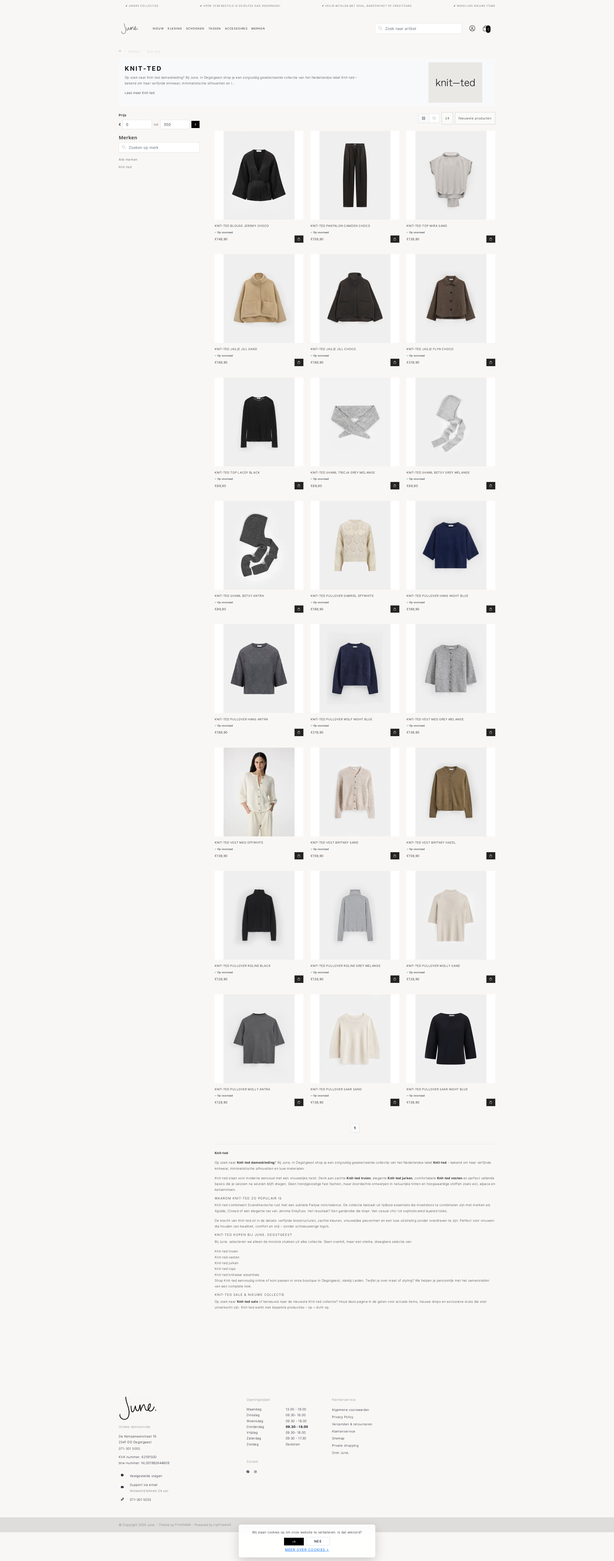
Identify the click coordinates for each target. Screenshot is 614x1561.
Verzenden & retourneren (352, 1424)
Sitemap (338, 1438)
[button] (472, 28)
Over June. (340, 1453)
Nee (318, 1541)
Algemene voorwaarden (350, 1410)
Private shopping (345, 1445)
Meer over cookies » (307, 1550)
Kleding (175, 28)
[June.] (129, 29)
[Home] (120, 51)
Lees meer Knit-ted (139, 93)
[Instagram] (257, 1471)
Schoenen (195, 28)
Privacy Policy (342, 1417)
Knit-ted (125, 167)
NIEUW (158, 28)
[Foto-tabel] (423, 118)
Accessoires (236, 28)
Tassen (214, 28)
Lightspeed (222, 1524)
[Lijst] (434, 118)
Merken (258, 28)
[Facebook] (250, 1471)
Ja (294, 1541)
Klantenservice (343, 1431)
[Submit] (195, 124)
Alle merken (128, 159)
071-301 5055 (129, 1448)
